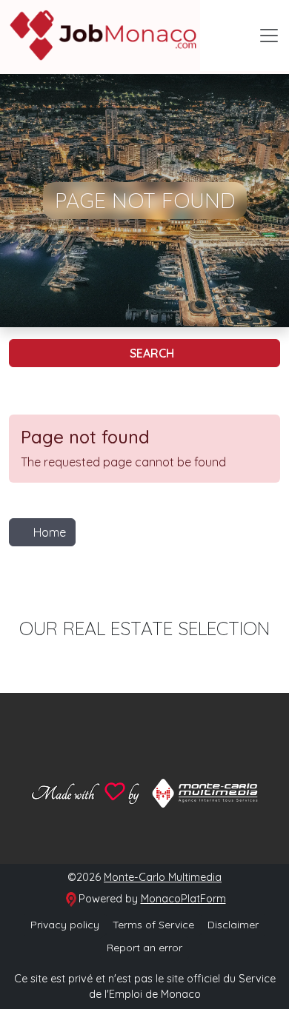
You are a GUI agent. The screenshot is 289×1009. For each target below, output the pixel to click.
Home (49, 532)
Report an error (144, 947)
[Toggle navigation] (269, 35)
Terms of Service (153, 924)
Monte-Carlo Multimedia (163, 877)
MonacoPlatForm (183, 898)
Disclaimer (233, 924)
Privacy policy (64, 924)
